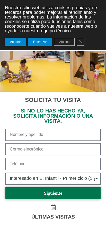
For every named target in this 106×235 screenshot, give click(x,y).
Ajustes (64, 42)
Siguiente (53, 193)
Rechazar (40, 42)
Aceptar (15, 42)
